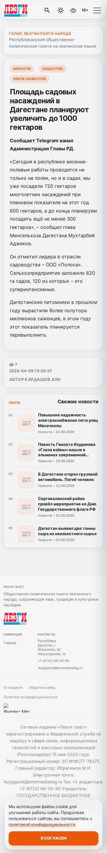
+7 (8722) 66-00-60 (53, 661)
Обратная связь (42, 687)
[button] (97, 10)
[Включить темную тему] (60, 10)
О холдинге (13, 687)
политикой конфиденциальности (42, 824)
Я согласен (53, 838)
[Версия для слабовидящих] (73, 10)
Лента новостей (29, 79)
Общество (52, 69)
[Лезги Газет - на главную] (29, 10)
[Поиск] (47, 10)
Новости (22, 69)
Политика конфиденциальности (30, 697)
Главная (10, 643)
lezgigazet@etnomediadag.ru (60, 668)
